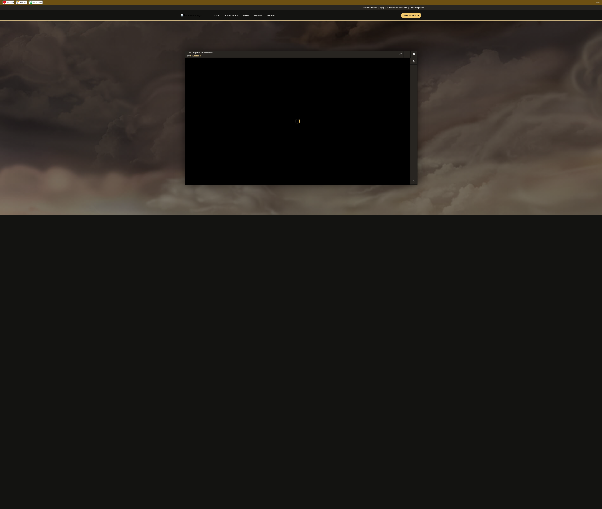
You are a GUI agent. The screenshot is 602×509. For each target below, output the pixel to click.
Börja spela (411, 15)
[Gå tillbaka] (413, 54)
